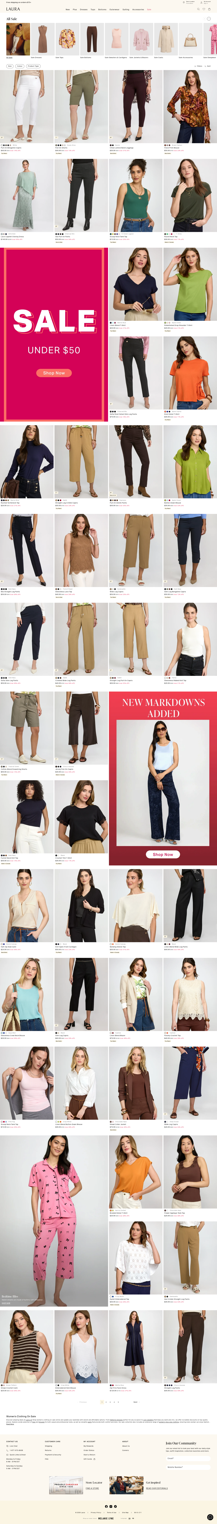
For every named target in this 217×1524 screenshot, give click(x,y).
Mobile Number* (175, 1467)
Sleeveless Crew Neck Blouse (13, 1035)
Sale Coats (158, 57)
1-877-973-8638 (16, 1450)
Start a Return (89, 1455)
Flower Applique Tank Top (174, 1213)
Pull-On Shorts (61, 148)
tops (33, 1422)
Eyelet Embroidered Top (119, 1299)
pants (90, 1422)
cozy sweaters (148, 1420)
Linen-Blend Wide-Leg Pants (176, 947)
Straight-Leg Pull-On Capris (121, 680)
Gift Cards (88, 1459)
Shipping (48, 1446)
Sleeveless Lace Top (63, 592)
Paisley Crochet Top (172, 1035)
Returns (48, 1450)
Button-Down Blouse (172, 503)
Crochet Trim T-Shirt (63, 858)
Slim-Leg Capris (61, 1035)
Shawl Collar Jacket (118, 1124)
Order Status (89, 1450)
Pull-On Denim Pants (118, 503)
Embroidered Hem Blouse (65, 1388)
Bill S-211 (138, 1512)
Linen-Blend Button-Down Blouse (68, 1124)
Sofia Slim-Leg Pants (9, 680)
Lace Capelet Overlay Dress (12, 237)
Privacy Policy (96, 1512)
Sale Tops (59, 57)
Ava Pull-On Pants (62, 237)
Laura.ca (29, 1420)
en (129, 1518)
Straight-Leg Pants (172, 1388)
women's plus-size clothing (169, 1422)
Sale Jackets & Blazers (139, 57)
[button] (205, 19)
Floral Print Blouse (171, 148)
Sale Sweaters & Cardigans (116, 57)
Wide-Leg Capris (116, 592)
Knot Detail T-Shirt (171, 414)
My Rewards (88, 1446)
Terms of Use (111, 1512)
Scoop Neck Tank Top (118, 237)
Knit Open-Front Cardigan (66, 947)
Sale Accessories (186, 57)
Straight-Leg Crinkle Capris (66, 503)
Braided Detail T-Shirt (118, 1213)
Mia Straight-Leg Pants (10, 592)
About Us (126, 1446)
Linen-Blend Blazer (117, 1035)
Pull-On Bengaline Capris (11, 148)
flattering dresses (116, 1420)
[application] (210, 1517)
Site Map (125, 1512)
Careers (125, 1450)
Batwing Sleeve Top (118, 947)
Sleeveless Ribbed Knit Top (175, 680)
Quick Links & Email (18, 1455)
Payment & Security (53, 1455)
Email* (171, 1458)
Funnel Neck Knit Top (9, 858)
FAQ (46, 1459)
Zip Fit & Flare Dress (118, 1388)
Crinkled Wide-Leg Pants (65, 680)
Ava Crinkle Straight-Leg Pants (177, 1299)
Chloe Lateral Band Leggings (121, 148)
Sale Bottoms (85, 57)
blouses (42, 1422)
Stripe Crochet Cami (9, 1388)
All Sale (9, 57)
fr (133, 1518)
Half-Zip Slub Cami (8, 947)
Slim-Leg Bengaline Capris (175, 592)
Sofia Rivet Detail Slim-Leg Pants (123, 414)
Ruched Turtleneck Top (10, 503)
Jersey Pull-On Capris (64, 769)
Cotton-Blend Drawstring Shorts (14, 769)
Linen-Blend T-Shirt (118, 325)
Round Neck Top (170, 237)
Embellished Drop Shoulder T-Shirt (178, 325)
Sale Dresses (36, 57)
